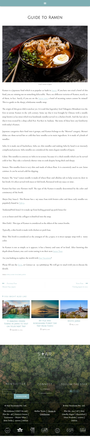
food (8, 274)
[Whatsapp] (77, 391)
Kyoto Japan (74, 321)
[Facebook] (71, 391)
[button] (45, 3)
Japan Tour (57, 251)
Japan (54, 90)
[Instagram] (74, 391)
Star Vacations (45, 258)
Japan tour (42, 98)
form (20, 264)
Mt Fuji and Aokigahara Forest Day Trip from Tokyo (45, 323)
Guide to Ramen (15, 274)
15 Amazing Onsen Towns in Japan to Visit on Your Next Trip (16, 324)
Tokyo (21, 203)
